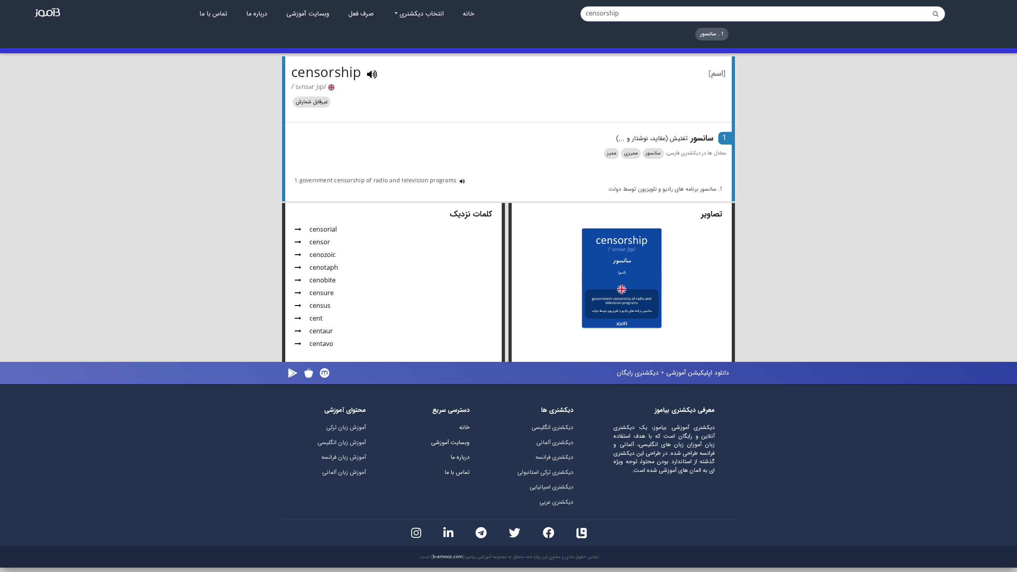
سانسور (653, 153)
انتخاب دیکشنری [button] (421, 14)
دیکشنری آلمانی (554, 442)
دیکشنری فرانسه (554, 457)
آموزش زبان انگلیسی (341, 442)
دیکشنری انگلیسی (552, 427)
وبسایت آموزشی (307, 14)
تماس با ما (213, 14)
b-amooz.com (448, 556)
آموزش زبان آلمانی (344, 472)
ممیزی (631, 153)
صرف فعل (361, 14)
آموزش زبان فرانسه (343, 457)
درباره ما (256, 14)
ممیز (611, 153)
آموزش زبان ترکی (346, 427)
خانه (468, 14)
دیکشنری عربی (556, 502)
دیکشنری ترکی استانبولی (545, 472)
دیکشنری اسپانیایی (551, 487)
